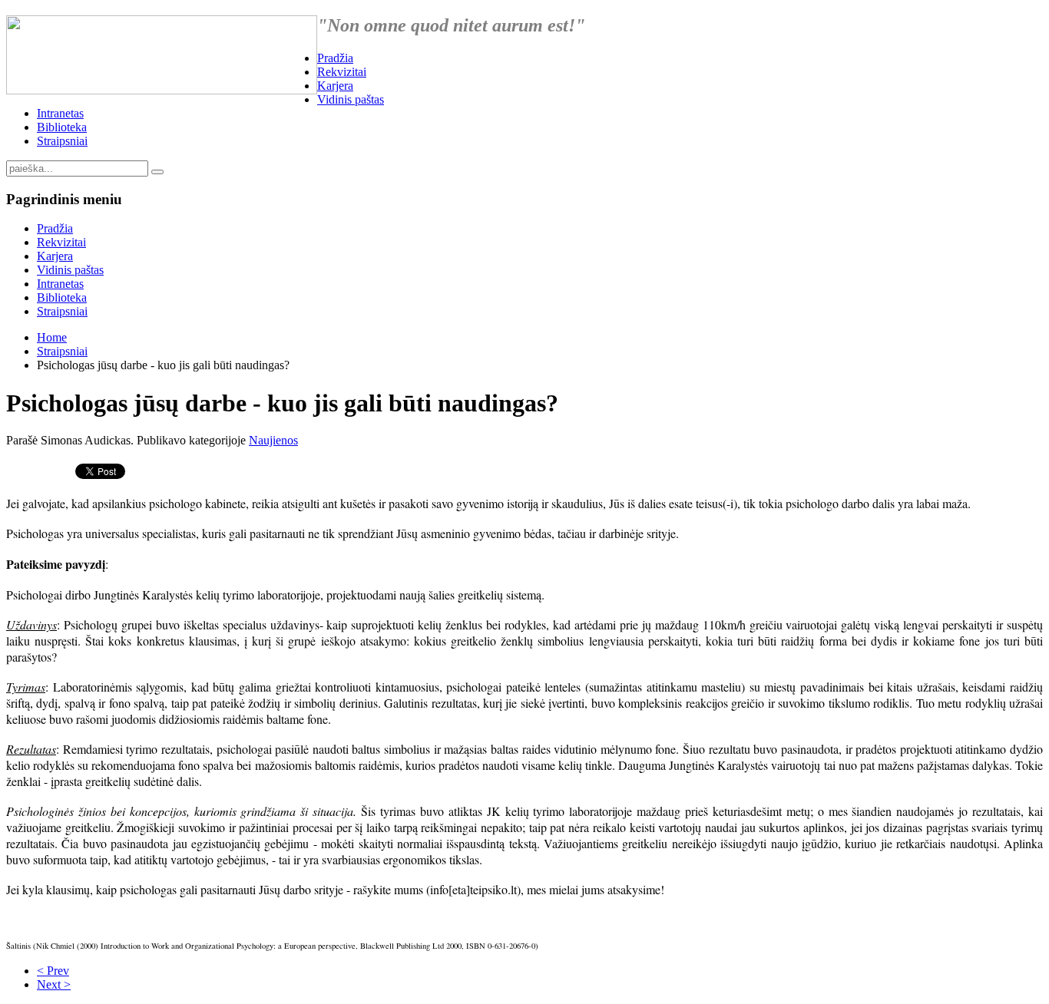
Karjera (335, 85)
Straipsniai (62, 140)
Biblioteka (62, 127)
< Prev (53, 970)
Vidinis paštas (350, 99)
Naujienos (273, 440)
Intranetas (60, 113)
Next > (54, 984)
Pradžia (335, 57)
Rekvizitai (341, 71)
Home (52, 337)
